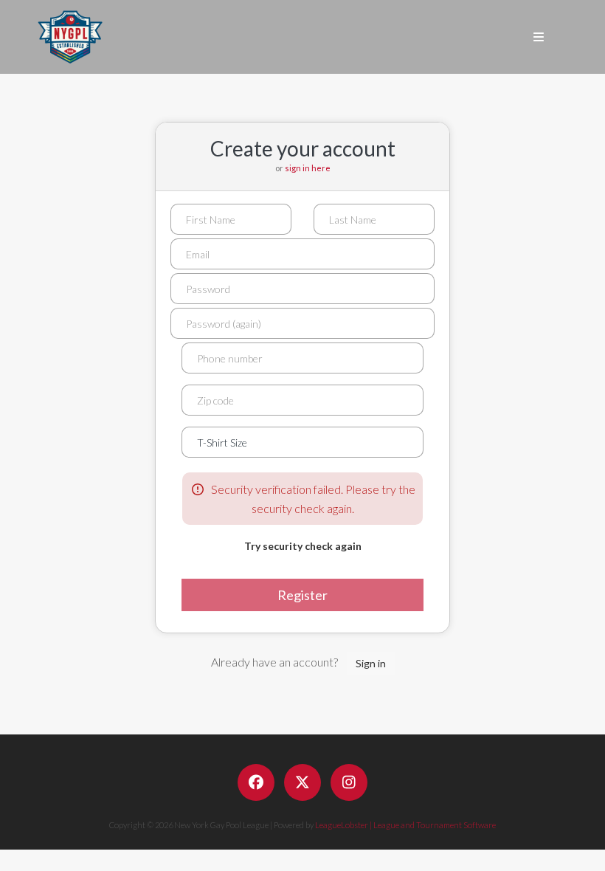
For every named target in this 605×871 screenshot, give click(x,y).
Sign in (371, 663)
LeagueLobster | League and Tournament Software (405, 825)
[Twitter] (302, 782)
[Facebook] (256, 782)
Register (302, 595)
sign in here (308, 168)
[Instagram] (349, 782)
